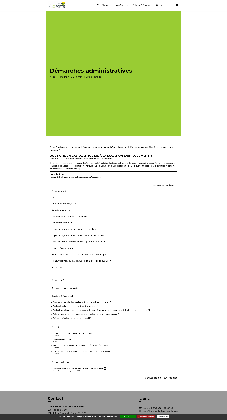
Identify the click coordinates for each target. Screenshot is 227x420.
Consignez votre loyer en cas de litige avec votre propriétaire (80, 368)
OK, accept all (128, 417)
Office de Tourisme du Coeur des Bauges (158, 411)
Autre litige (57, 267)
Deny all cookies (147, 417)
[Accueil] (62, 5)
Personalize (163, 417)
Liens (144, 398)
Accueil (54, 77)
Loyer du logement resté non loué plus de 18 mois (77, 241)
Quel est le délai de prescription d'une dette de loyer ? (75, 306)
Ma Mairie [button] (107, 5)
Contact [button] (160, 5)
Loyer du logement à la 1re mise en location (74, 229)
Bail (54, 197)
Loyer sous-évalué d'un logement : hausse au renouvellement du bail (81, 351)
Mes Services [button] (122, 5)
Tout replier (158, 185)
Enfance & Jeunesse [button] (143, 5)
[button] (97, 5)
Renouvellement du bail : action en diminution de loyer (79, 254)
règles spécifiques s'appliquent (87, 177)
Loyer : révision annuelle (64, 248)
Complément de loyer (63, 203)
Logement (75, 147)
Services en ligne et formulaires (66, 288)
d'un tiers (161, 163)
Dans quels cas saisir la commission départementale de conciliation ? (82, 302)
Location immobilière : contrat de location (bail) (105, 147)
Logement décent (61, 222)
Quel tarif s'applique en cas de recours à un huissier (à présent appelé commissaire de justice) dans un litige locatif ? (101, 310)
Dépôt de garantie (61, 210)
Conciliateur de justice (62, 339)
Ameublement (59, 191)
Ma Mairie (65, 77)
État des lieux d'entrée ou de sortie (69, 216)
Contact (55, 398)
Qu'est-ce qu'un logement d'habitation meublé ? (72, 318)
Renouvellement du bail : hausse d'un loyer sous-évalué (80, 261)
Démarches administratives (87, 77)
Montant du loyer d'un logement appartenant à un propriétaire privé (80, 345)
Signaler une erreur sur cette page (161, 378)
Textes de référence (60, 280)
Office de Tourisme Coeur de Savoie (156, 408)
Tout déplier (171, 185)
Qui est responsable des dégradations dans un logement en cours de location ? (86, 314)
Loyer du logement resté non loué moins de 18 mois (78, 235)
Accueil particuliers (59, 147)
